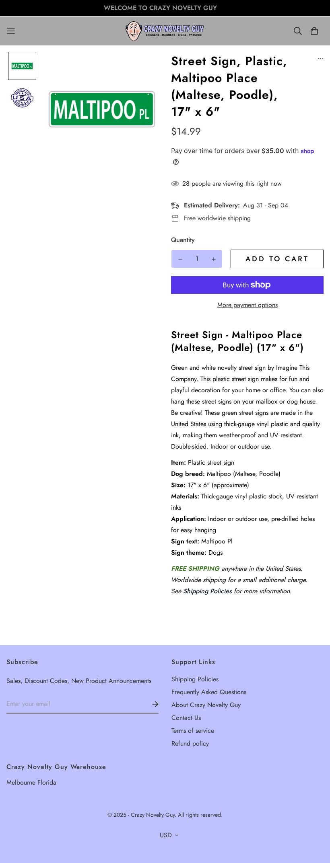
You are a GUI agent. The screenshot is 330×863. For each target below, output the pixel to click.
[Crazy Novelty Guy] (165, 30)
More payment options (247, 305)
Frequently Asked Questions (208, 692)
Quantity (183, 239)
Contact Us (186, 717)
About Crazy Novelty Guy (206, 704)
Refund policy (190, 743)
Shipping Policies (207, 591)
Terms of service (192, 730)
